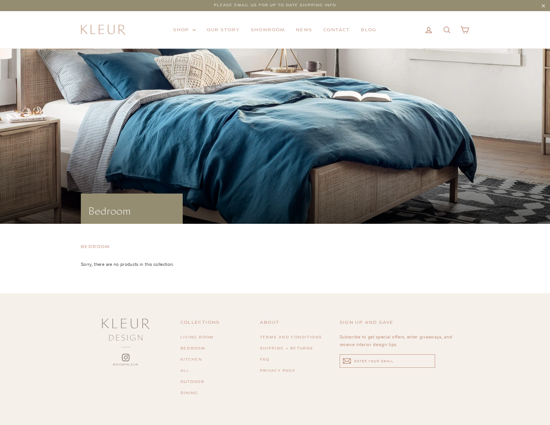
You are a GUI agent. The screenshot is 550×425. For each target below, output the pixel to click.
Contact (336, 30)
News (304, 30)
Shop (182, 30)
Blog (369, 30)
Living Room (197, 337)
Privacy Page (278, 371)
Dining (189, 393)
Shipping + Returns (287, 348)
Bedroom (193, 348)
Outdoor (192, 382)
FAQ (265, 360)
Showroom (268, 30)
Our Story (223, 30)
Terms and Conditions (291, 337)
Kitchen (191, 360)
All (185, 371)
